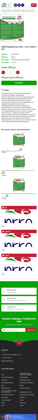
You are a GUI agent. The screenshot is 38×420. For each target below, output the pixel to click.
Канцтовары (4, 397)
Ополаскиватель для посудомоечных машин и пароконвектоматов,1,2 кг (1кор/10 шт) (19, 195)
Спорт (3, 405)
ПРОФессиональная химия (28, 11)
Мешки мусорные (6, 388)
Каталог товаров (6, 10)
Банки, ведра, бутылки (7, 382)
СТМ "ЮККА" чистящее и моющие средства (17, 10)
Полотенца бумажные (7, 377)
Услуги (21, 405)
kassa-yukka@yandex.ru (7, 361)
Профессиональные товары (27, 394)
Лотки (3, 385)
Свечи (3, 402)
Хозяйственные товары (19, 10)
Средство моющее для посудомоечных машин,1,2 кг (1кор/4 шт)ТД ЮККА (17, 170)
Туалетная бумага (6, 400)
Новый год (22, 402)
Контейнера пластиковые (26, 382)
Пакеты (22, 385)
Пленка (22, 400)
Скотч (3, 374)
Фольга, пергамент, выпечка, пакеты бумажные (8, 391)
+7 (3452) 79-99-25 (6, 357)
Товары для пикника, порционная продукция (26, 374)
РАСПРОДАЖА (23, 377)
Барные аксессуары (25, 388)
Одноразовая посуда (25, 380)
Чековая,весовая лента (26, 392)
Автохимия (4, 380)
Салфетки (22, 397)
